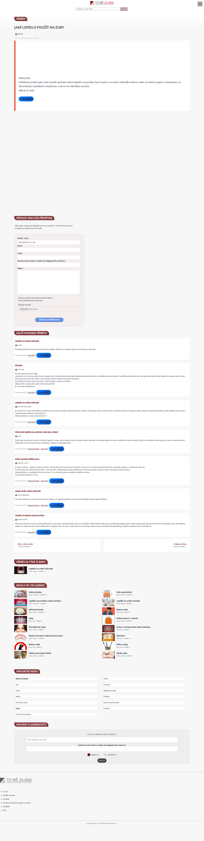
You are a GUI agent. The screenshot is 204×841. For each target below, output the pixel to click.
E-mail (19, 253)
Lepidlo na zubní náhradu (27, 341)
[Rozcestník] (200, 4)
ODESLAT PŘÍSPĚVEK (49, 320)
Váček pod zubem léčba (40, 653)
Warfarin (121, 636)
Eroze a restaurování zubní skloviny (133, 627)
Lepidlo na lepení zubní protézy (29, 515)
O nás (5, 791)
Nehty (18, 696)
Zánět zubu (122, 653)
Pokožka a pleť (21, 702)
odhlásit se (111, 754)
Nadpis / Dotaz (23, 238)
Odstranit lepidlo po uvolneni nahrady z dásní (36, 432)
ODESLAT (102, 760)
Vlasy (18, 690)
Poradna (106, 684)
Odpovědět (26, 99)
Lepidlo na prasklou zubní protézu (45, 601)
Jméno (19, 246)
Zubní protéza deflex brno (27, 459)
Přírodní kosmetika (23, 714)
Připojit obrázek (24, 305)
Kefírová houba (36, 609)
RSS (4, 810)
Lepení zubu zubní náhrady (28, 491)
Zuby (31, 618)
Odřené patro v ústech (127, 618)
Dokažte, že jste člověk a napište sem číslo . (41, 261)
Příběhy (106, 696)
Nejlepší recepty (109, 690)
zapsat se (95, 754)
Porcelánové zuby (37, 627)
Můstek (18, 365)
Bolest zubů (122, 609)
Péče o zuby (122, 644)
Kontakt (106, 708)
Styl (17, 684)
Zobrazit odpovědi (33, 449)
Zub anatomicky (124, 592)
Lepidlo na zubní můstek (128, 601)
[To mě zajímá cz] (102, 5)
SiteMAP (6, 806)
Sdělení (20, 268)
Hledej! (124, 9)
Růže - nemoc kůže (25, 544)
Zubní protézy (35, 592)
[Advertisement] (79, 55)
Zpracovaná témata (111, 702)
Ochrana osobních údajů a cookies (17, 803)
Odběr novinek (9, 795)
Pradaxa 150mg (180, 544)
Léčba (105, 678)
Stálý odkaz (31, 355)
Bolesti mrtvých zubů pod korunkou (46, 636)
